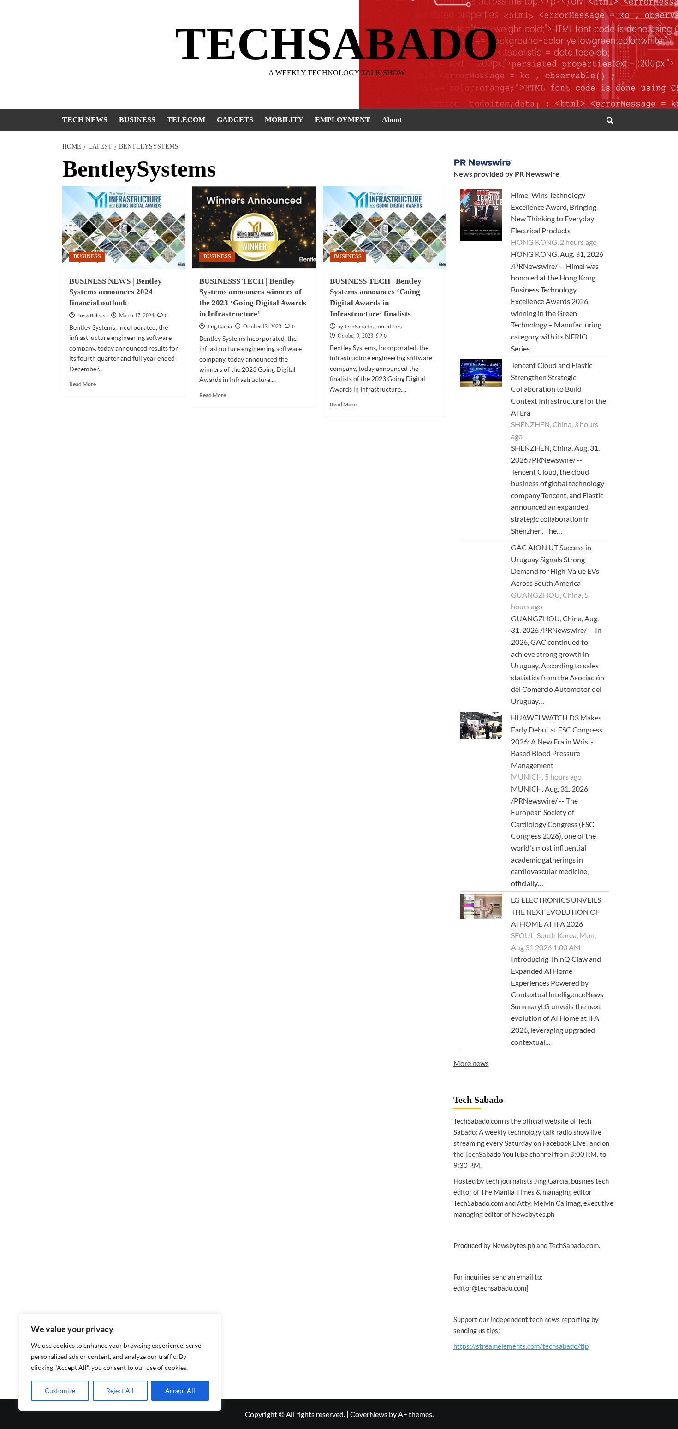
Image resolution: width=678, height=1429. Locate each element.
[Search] (610, 120)
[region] (119, 1362)
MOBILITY (284, 120)
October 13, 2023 (262, 326)
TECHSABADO (337, 43)
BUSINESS (137, 120)
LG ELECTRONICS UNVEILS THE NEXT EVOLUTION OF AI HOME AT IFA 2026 (556, 911)
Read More (82, 384)
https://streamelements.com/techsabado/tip (521, 1346)
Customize (60, 1390)
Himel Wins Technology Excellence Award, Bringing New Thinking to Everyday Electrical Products (553, 213)
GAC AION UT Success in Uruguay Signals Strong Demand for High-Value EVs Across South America (555, 565)
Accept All (180, 1390)
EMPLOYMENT (342, 120)
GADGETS (235, 120)
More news (471, 1063)
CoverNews (368, 1414)
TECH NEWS (84, 120)
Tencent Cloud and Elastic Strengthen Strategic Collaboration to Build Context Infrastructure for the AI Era (558, 389)
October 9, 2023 (355, 336)
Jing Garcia (219, 327)
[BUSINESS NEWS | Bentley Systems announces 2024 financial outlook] (123, 227)
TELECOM (186, 120)
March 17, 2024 (136, 315)
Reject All (120, 1390)
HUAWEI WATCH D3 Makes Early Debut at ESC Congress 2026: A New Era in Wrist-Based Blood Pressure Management (556, 741)
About (392, 120)
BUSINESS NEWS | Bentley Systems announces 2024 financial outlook (115, 292)
